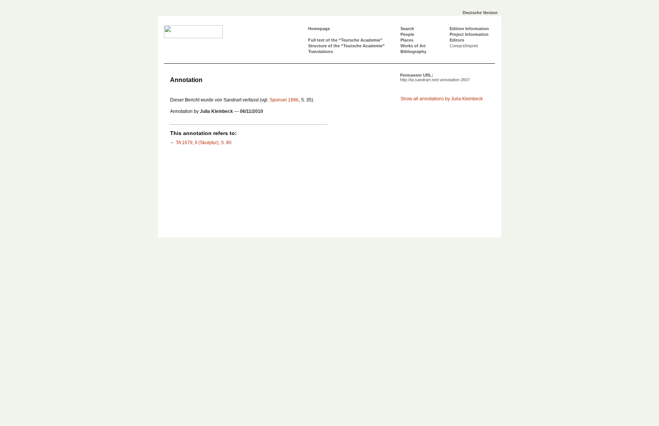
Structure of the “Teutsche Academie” (346, 45)
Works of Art (413, 45)
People (407, 34)
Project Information (469, 34)
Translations (320, 51)
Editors (457, 40)
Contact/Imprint (464, 45)
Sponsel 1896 (284, 100)
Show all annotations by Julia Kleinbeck (441, 98)
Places (406, 40)
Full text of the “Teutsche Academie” (345, 40)
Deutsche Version (480, 12)
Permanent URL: (435, 77)
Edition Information (469, 28)
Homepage (319, 28)
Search (407, 28)
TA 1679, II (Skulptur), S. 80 (203, 142)
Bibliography (413, 51)
